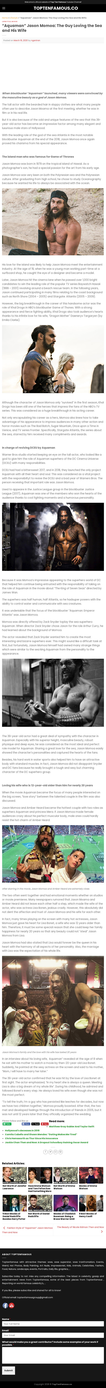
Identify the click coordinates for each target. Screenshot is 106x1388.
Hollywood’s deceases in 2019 (22, 1130)
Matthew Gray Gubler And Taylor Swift (71, 1126)
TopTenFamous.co (53, 8)
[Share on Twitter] (50, 1152)
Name (6, 1319)
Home (5, 17)
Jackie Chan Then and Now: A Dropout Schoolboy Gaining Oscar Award (46, 1142)
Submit (8, 1370)
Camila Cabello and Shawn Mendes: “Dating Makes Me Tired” (41, 1134)
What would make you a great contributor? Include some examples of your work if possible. (50, 1343)
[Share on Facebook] (45, 1152)
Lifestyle (14, 17)
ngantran (35, 40)
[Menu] (3, 8)
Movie (14, 21)
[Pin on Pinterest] (60, 1152)
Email (6, 1330)
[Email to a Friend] (55, 1152)
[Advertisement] (53, 67)
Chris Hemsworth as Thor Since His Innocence (31, 1138)
